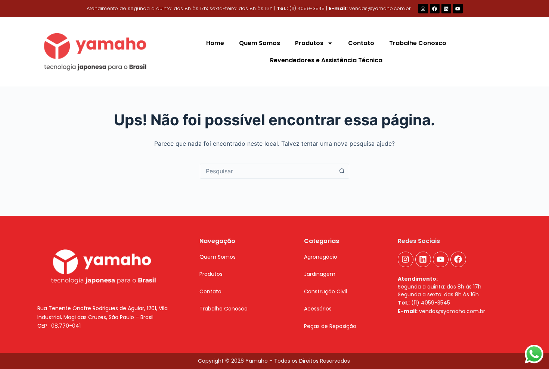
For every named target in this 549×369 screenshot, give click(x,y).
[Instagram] (423, 8)
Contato (361, 43)
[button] (211, 274)
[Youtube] (458, 8)
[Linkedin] (446, 8)
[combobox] (267, 171)
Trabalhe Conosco (417, 43)
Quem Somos (259, 43)
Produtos (309, 43)
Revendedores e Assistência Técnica (326, 60)
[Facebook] (435, 8)
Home (215, 43)
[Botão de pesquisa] (342, 171)
